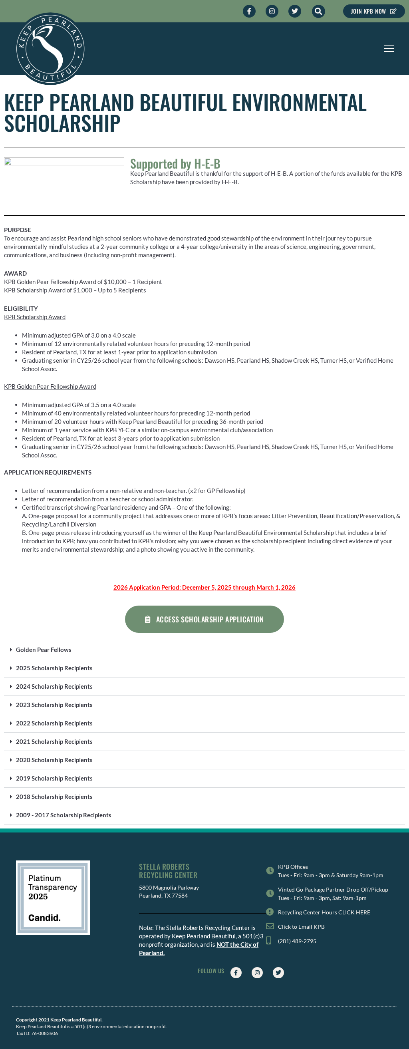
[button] (318, 11)
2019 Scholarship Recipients (54, 778)
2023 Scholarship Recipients (54, 704)
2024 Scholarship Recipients (54, 686)
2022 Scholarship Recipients (54, 723)
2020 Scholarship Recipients (54, 759)
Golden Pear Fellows (43, 649)
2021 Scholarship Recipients (54, 741)
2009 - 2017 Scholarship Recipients (63, 815)
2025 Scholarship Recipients (54, 668)
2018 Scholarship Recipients (54, 796)
